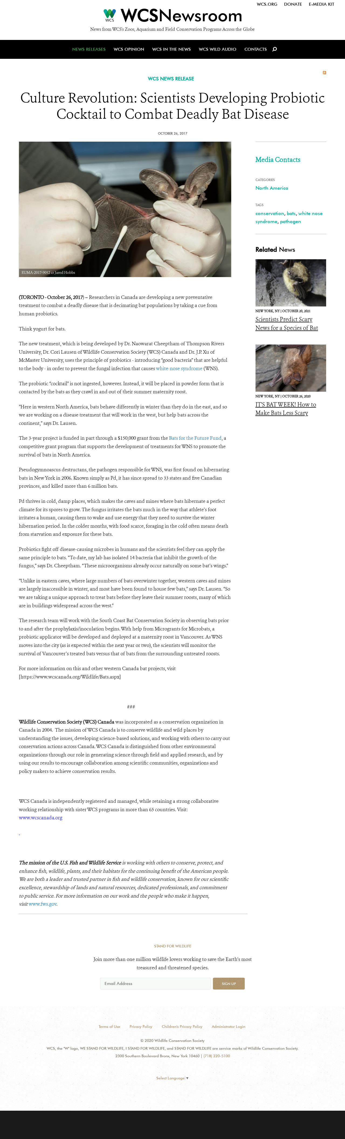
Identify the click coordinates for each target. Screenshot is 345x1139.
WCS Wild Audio (217, 49)
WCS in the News (171, 49)
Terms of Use (109, 1026)
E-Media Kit (321, 4)
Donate (293, 4)
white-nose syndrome (179, 368)
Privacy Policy (141, 1026)
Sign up (229, 983)
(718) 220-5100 (216, 1056)
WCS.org (267, 4)
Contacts (255, 49)
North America (272, 188)
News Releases (89, 49)
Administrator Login (228, 1026)
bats (291, 213)
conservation (270, 213)
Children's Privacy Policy (182, 1026)
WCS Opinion (129, 49)
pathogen (290, 221)
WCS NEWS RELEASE (171, 78)
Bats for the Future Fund (195, 438)
